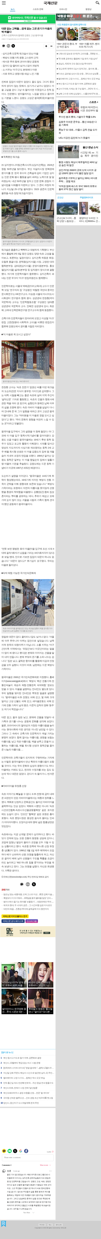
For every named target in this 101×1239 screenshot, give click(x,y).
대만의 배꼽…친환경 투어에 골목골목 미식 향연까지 (26, 909)
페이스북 (59, 1225)
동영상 (88, 9)
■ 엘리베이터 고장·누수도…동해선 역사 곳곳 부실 (78, 79)
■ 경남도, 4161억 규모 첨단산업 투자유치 (74, 64)
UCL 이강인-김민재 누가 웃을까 (74, 138)
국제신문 (4, 1224)
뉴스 (13, 9)
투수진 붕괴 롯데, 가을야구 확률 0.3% (77, 117)
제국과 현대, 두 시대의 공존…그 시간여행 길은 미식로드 (27, 905)
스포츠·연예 (38, 9)
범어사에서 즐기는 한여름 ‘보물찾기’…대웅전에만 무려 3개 (29, 902)
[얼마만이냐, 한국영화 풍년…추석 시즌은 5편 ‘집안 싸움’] (14, 1005)
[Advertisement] (28, 526)
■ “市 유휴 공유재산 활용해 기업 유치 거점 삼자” (77, 59)
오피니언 (63, 9)
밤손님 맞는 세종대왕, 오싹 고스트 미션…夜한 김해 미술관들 (29, 894)
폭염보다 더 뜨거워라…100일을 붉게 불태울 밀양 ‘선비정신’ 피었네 (32, 898)
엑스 (50, 1225)
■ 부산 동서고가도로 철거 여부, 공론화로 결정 (76, 84)
